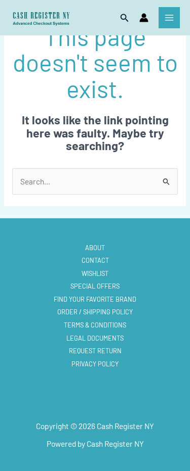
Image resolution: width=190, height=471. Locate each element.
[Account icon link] (143, 17)
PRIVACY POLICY (95, 364)
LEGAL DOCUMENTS (95, 338)
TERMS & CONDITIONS (95, 325)
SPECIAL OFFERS (95, 286)
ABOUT (95, 248)
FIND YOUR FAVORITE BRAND (95, 299)
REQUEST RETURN (95, 351)
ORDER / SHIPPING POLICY (95, 312)
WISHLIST (95, 273)
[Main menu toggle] (169, 17)
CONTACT (95, 260)
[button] (124, 18)
